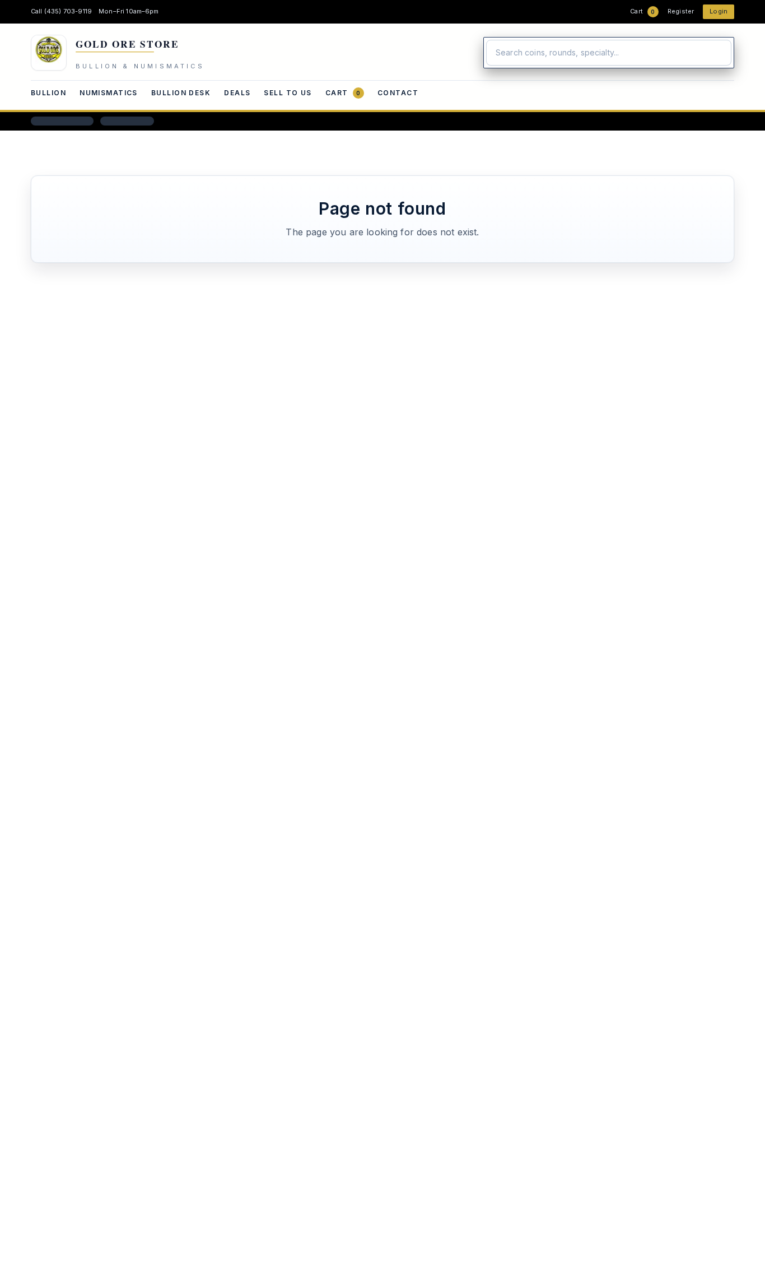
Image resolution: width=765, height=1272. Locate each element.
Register (681, 11)
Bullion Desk (181, 93)
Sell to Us (287, 93)
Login (718, 11)
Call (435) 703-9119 (61, 11)
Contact (397, 93)
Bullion (48, 93)
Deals (237, 93)
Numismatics (109, 93)
